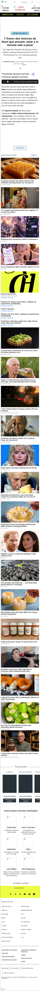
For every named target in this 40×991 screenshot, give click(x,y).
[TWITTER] (15, 894)
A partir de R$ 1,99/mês (26, 800)
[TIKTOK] (34, 894)
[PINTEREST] (29, 894)
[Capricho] (20, 10)
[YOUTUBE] (24, 894)
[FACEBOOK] (10, 894)
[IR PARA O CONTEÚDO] (6, 894)
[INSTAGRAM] (20, 894)
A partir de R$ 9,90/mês (10, 800)
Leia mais (20, 148)
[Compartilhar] (33, 74)
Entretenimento (20, 33)
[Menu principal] (6, 8)
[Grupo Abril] (2, 1)
